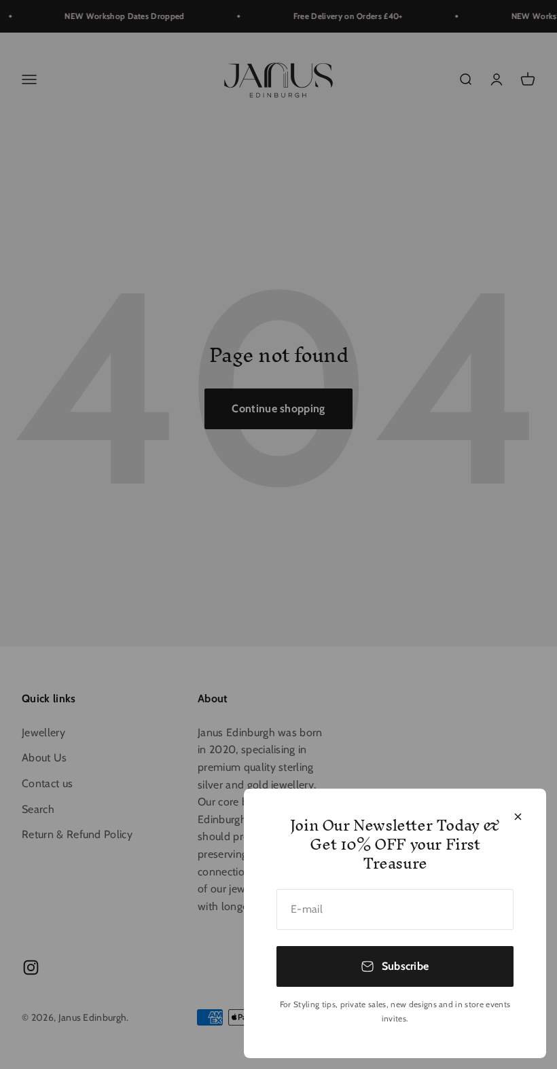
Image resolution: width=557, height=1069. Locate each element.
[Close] (517, 816)
